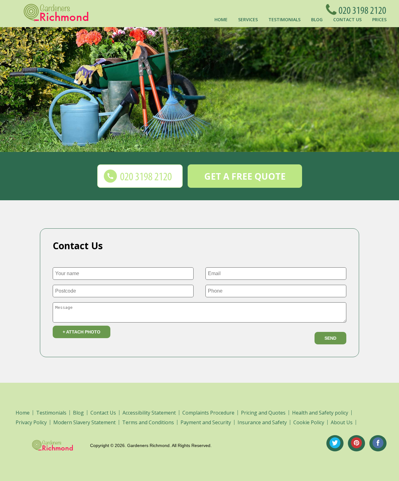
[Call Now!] (361, 9)
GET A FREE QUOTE (245, 176)
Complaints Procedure (208, 412)
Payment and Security (205, 422)
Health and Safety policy (320, 412)
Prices (379, 19)
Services (248, 19)
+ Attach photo (81, 331)
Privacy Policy (31, 422)
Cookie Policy (308, 422)
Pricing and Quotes (263, 412)
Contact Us (347, 19)
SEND (330, 338)
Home (221, 19)
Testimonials (284, 19)
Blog (317, 19)
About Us (342, 422)
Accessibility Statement (149, 412)
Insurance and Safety (262, 422)
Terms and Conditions (148, 422)
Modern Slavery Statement (84, 422)
